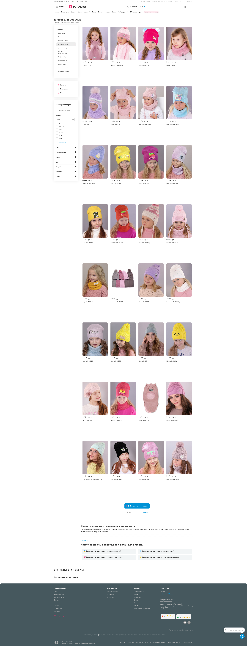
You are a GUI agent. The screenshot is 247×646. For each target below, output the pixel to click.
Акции (86, 12)
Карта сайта (122, 642)
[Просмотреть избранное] (189, 7)
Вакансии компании (174, 642)
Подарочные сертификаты (142, 608)
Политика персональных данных (138, 642)
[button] (242, 636)
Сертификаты (111, 597)
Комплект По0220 (116, 302)
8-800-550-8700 (166, 594)
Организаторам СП (113, 592)
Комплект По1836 (88, 184)
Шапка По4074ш (116, 479)
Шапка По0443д (144, 243)
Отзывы (182, 1)
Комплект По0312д (173, 302)
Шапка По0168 (143, 302)
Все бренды (121, 12)
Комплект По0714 (172, 124)
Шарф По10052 (87, 65)
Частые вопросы (59, 594)
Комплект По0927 (116, 420)
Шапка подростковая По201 (92, 479)
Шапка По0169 (143, 65)
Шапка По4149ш (144, 479)
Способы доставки (60, 603)
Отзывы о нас (58, 608)
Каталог (73, 12)
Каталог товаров (187, 642)
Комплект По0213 (172, 243)
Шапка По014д (171, 361)
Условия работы (145, 1)
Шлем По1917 (87, 124)
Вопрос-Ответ (156, 1)
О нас (56, 592)
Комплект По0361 (172, 184)
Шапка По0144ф (172, 420)
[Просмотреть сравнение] (184, 7)
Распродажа (64, 89)
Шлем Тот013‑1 (143, 420)
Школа (80, 12)
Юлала (114, 12)
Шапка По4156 (115, 184)
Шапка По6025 (143, 184)
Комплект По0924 (116, 243)
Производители (139, 603)
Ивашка (107, 12)
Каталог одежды (139, 592)
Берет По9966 (87, 420)
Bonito (94, 12)
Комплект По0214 (172, 479)
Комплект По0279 (116, 65)
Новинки (56, 12)
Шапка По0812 (87, 361)
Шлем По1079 (115, 124)
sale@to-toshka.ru (166, 601)
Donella (100, 12)
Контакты (189, 1)
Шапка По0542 (87, 243)
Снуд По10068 (171, 65)
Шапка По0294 (115, 361)
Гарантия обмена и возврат (158, 642)
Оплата (170, 1)
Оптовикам (110, 594)
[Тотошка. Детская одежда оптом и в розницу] (77, 6)
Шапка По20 (142, 361)
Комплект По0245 (144, 124)
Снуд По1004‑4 (87, 302)
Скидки (176, 1)
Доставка (164, 1)
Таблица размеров (136, 12)
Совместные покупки (151, 12)
